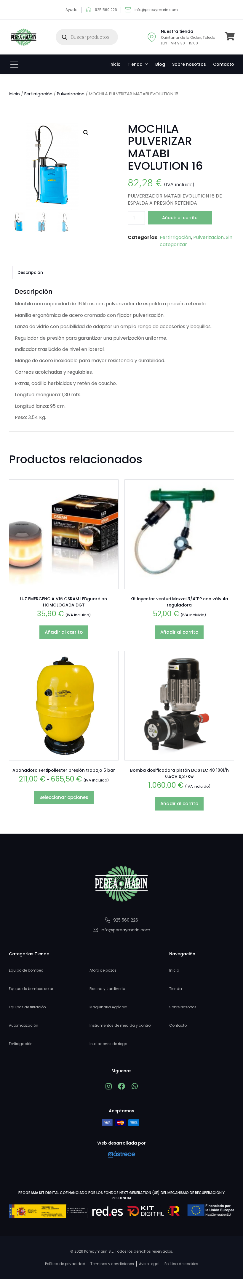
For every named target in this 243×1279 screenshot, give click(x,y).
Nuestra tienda (177, 31)
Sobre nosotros (189, 64)
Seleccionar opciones (63, 797)
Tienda (135, 64)
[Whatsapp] (134, 1086)
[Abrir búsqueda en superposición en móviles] (87, 37)
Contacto (223, 64)
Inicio (115, 64)
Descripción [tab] (30, 272)
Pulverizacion (70, 94)
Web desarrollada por (121, 1143)
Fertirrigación (38, 94)
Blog (160, 64)
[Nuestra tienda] (151, 37)
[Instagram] (108, 1086)
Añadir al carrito (180, 218)
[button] (86, 132)
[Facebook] (121, 1086)
